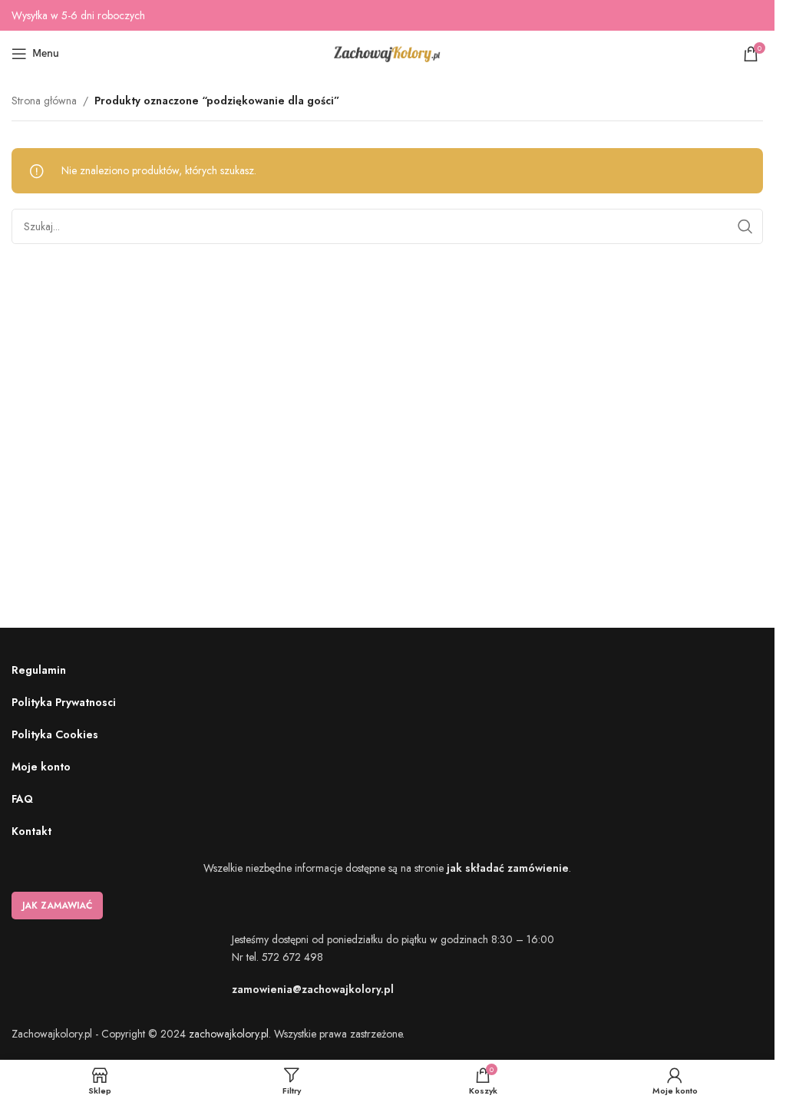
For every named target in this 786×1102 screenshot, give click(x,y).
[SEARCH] (745, 226)
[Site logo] (387, 52)
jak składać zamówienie (508, 868)
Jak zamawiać (57, 905)
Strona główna (44, 100)
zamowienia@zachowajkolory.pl (313, 989)
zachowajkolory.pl (229, 1033)
